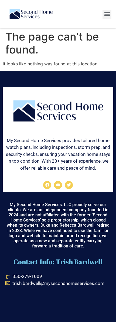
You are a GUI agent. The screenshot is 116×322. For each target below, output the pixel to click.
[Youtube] (58, 185)
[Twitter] (69, 185)
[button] (107, 14)
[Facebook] (47, 185)
